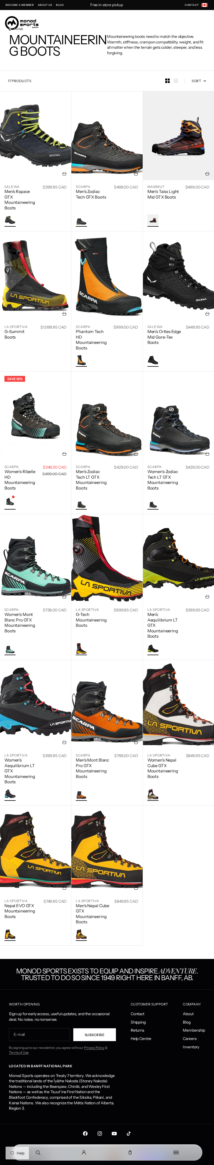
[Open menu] (176, 1152)
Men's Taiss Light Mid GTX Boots (163, 194)
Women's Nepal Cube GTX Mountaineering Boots (162, 768)
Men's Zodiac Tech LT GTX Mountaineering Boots (91, 480)
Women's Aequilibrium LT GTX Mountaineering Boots (19, 770)
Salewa (12, 187)
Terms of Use (19, 1052)
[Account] (84, 1152)
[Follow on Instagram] (100, 1133)
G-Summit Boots (14, 334)
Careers (189, 1038)
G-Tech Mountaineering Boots (91, 620)
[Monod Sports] (21, 23)
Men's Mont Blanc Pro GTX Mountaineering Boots (92, 768)
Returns (137, 1030)
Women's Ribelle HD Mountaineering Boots (19, 480)
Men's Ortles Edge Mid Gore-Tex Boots (164, 337)
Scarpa (83, 187)
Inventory (191, 1046)
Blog (186, 1022)
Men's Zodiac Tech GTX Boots (91, 194)
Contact (137, 1013)
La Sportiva (16, 327)
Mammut (156, 187)
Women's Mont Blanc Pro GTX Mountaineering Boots (19, 622)
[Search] (38, 1152)
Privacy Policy (94, 1048)
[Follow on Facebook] (85, 1133)
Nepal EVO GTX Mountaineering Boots (19, 911)
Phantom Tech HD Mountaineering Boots (91, 340)
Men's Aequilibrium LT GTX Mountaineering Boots (162, 625)
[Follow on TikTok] (129, 1133)
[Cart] (130, 1152)
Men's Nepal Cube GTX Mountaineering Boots (92, 914)
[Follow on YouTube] (114, 1133)
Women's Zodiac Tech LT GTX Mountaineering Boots (162, 480)
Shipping (138, 1022)
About (188, 1013)
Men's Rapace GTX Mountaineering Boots (19, 200)
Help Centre (141, 1038)
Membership (194, 1030)
